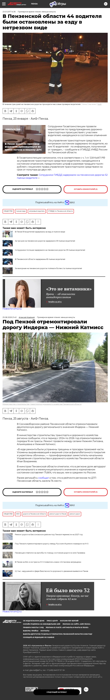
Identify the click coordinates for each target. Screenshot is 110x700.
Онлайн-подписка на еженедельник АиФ (41, 624)
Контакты (45, 631)
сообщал (43, 477)
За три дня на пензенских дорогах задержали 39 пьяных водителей (45, 241)
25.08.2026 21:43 (9, 317)
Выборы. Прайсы (30, 631)
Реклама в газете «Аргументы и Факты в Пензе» (67, 627)
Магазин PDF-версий (69, 621)
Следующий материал (57, 692)
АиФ (100, 104)
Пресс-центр (52, 621)
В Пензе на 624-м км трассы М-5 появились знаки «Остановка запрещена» (48, 562)
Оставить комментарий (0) (86, 189)
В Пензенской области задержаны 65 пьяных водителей (40, 259)
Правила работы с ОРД (33, 627)
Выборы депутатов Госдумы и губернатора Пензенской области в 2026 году (57, 634)
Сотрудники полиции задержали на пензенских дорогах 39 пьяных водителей (50, 250)
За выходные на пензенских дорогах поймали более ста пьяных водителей (48, 268)
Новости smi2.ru (12, 308)
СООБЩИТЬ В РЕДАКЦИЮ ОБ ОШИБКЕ (38, 637)
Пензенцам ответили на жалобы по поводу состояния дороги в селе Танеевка (50, 553)
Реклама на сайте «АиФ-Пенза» (77, 624)
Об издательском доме (33, 621)
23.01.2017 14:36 (9, 12)
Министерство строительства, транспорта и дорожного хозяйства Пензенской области (42, 404)
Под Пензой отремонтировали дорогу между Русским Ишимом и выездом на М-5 (51, 544)
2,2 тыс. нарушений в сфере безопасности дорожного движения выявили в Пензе (51, 571)
